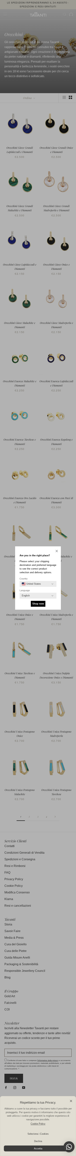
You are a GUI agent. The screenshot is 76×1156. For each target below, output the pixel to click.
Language (25, 590)
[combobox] (31, 584)
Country (23, 578)
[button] (56, 551)
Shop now (38, 603)
